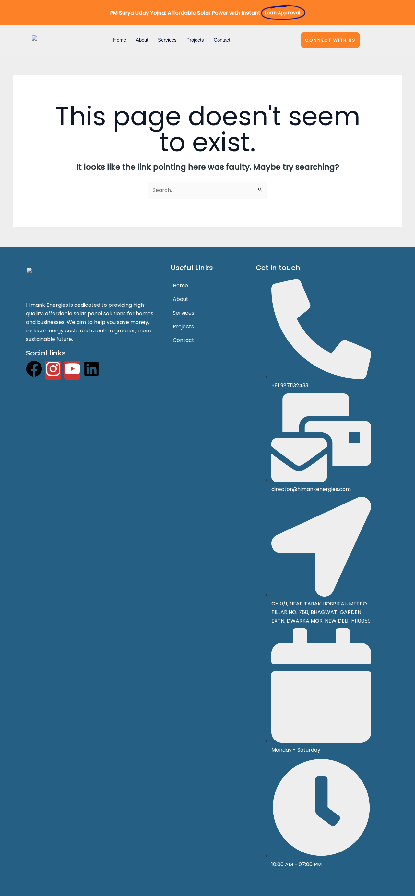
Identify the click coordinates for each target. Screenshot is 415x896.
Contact (222, 40)
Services (167, 40)
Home (119, 40)
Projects (195, 40)
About (142, 40)
